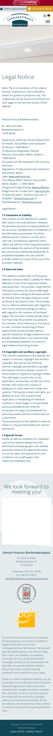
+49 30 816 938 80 (42, 8)
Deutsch (48, 15)
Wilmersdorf (29, 648)
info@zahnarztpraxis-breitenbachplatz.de (26, 578)
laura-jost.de (42, 191)
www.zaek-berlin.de (19, 176)
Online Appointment (15, 8)
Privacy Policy (34, 731)
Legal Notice (17, 731)
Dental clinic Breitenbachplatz (20, 20)
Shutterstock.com (24, 198)
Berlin (30, 565)
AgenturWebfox (40, 187)
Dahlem (41, 641)
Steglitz (6, 644)
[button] (47, 21)
